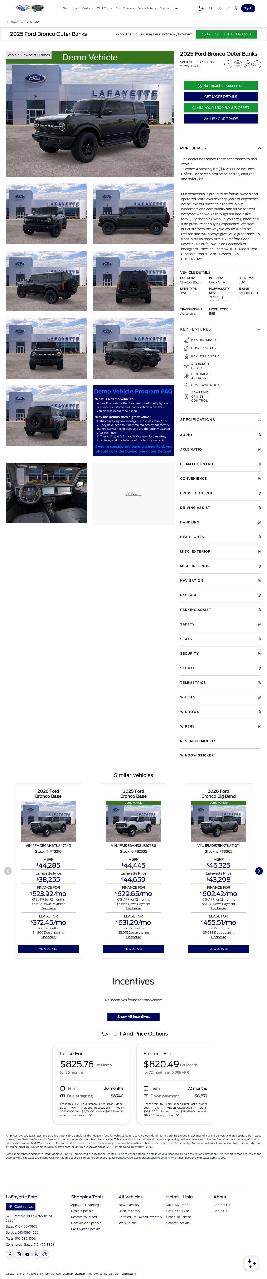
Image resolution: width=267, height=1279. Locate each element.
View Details (48, 948)
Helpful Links (180, 1196)
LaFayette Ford (15, 1273)
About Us (220, 1211)
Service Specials (177, 1223)
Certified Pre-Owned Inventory (140, 1217)
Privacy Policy (34, 1273)
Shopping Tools (87, 1196)
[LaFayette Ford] (30, 8)
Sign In (248, 8)
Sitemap (67, 1273)
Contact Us (23, 1207)
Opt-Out (114, 1273)
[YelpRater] (36, 1254)
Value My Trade (177, 1205)
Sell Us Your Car (177, 1211)
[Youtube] (27, 1254)
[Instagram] (19, 1254)
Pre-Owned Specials (85, 1229)
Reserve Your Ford (84, 1217)
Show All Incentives (133, 1017)
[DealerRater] (45, 1254)
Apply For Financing (85, 1205)
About (220, 1196)
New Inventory (129, 1205)
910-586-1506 (28, 1232)
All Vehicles (131, 1196)
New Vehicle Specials (86, 1223)
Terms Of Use (52, 1273)
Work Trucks (127, 1223)
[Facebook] (10, 1254)
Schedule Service (178, 1217)
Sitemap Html (83, 1273)
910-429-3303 (43, 1244)
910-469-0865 (26, 1226)
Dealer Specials (82, 1211)
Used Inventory (129, 1211)
